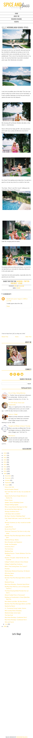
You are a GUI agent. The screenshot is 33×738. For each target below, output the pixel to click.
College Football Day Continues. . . (14, 564)
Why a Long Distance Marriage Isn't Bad (16, 507)
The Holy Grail (9, 615)
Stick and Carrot (9, 622)
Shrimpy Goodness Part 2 (12, 511)
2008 (5, 626)
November (8, 478)
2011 (5, 469)
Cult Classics (11, 435)
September (8, 482)
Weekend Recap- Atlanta (12, 539)
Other (20, 283)
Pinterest (14, 283)
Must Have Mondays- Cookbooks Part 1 (16, 619)
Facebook (19, 281)
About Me (16, 16)
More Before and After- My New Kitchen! (16, 601)
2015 (5, 460)
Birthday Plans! (9, 575)
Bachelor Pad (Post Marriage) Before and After (18, 603)
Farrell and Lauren (12, 299)
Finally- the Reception (11, 544)
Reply (8, 306)
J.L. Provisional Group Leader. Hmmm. (15, 608)
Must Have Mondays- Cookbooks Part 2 (16, 617)
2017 (5, 455)
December (8, 476)
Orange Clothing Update (11, 504)
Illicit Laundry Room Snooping (13, 610)
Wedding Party (9, 551)
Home (16, 13)
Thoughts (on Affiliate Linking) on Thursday (19, 426)
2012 (5, 466)
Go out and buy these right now (13, 509)
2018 (5, 453)
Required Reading (16, 19)
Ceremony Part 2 (9, 546)
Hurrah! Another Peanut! (11, 489)
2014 (5, 462)
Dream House (8, 500)
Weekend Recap (9, 582)
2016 (5, 457)
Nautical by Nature (10, 606)
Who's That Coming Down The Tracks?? (16, 566)
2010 (5, 471)
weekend (18, 288)
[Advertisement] (16, 652)
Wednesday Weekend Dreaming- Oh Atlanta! (17, 571)
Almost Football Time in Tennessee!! (15, 595)
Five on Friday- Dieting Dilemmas (16, 393)
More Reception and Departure (13, 542)
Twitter (26, 281)
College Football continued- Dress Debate (16, 562)
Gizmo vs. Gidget (12, 414)
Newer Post (5, 336)
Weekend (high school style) (13, 613)
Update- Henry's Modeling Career (14, 502)
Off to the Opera (9, 573)
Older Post (28, 336)
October (7, 480)
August (7, 485)
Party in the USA (9, 487)
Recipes (16, 22)
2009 (5, 473)
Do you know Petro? (10, 529)
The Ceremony (9, 549)
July (6, 624)
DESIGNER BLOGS (21, 737)
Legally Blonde (9, 527)
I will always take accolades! (12, 513)
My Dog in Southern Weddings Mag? (15, 516)
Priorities (7, 568)
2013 (5, 464)
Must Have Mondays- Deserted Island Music (17, 584)
